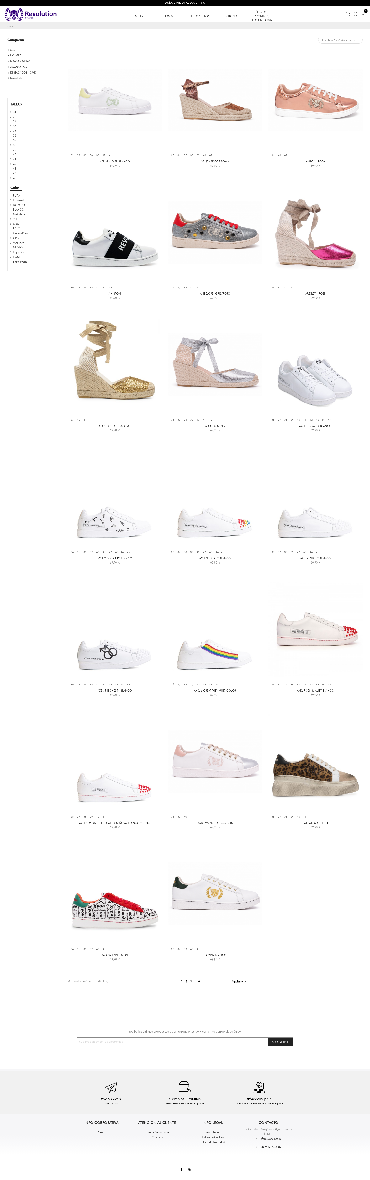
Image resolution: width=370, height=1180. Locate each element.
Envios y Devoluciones (157, 1132)
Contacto (157, 1137)
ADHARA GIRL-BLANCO (114, 161)
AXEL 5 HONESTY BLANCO (115, 690)
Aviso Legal (212, 1132)
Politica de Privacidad (213, 1142)
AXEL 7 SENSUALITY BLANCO (315, 690)
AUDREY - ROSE (315, 293)
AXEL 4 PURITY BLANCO (315, 558)
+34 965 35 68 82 (270, 1147)
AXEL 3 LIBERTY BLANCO (215, 558)
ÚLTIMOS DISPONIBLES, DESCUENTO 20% (261, 16)
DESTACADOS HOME (23, 72)
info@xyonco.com (270, 1138)
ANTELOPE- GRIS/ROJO (215, 293)
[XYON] (31, 14)
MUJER (139, 16)
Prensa (101, 1132)
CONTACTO (229, 16)
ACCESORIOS (18, 66)
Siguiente (239, 982)
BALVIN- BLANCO (215, 955)
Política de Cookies (213, 1137)
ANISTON (115, 293)
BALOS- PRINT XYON (114, 955)
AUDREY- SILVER (215, 426)
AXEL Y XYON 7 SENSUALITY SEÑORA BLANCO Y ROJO (114, 822)
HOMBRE (169, 16)
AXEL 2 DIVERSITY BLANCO (115, 558)
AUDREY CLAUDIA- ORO (115, 426)
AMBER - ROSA (315, 161)
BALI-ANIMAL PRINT (315, 822)
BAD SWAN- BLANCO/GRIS (215, 822)
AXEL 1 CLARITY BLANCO (315, 426)
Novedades (17, 78)
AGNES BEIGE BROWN (215, 161)
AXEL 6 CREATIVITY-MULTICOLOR (215, 690)
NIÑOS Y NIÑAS (199, 16)
